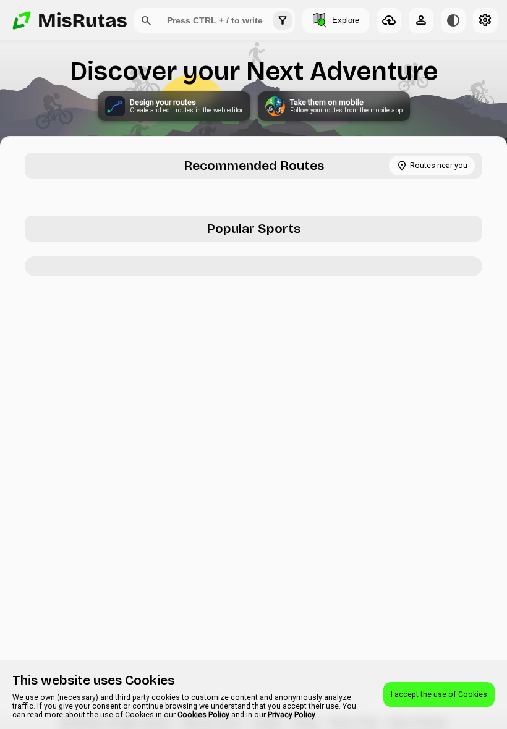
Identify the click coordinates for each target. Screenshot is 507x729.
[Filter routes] (282, 20)
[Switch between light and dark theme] (453, 20)
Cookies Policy (203, 714)
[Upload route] (389, 20)
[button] (146, 20)
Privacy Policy (291, 714)
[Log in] (421, 20)
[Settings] (485, 20)
